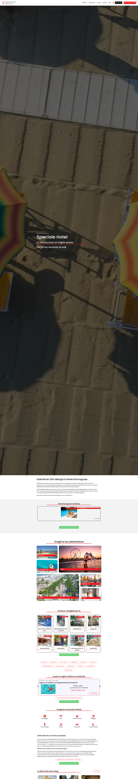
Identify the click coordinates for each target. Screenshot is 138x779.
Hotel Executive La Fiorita (77, 649)
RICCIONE (40, 597)
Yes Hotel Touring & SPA (44, 630)
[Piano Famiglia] (44, 724)
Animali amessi (77, 718)
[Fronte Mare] (77, 724)
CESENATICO (85, 584)
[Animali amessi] (77, 716)
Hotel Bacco (77, 629)
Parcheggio (45, 718)
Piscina (61, 727)
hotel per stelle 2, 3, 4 (88, 485)
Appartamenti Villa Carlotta (60, 630)
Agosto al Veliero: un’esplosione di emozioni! (58, 682)
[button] (87, 2)
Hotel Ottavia (44, 648)
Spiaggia (93, 718)
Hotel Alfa (93, 648)
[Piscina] (61, 724)
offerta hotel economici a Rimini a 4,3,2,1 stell (67, 756)
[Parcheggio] (44, 716)
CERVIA (84, 598)
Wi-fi (61, 718)
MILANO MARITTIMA (43, 569)
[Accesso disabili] (93, 724)
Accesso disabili (93, 727)
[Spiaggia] (93, 716)
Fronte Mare (77, 727)
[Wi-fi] (61, 716)
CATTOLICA (41, 555)
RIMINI (62, 569)
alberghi (59, 485)
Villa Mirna (60, 648)
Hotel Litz (93, 629)
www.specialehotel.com (67, 495)
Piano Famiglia (45, 727)
